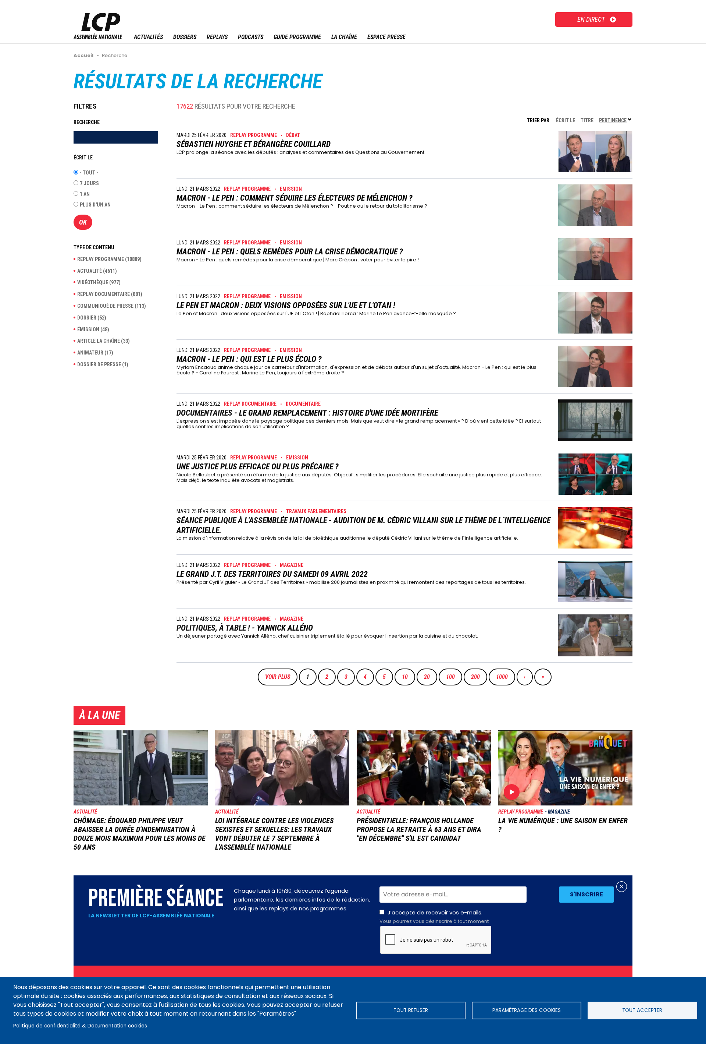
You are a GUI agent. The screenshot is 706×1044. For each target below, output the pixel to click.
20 (430, 676)
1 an (85, 194)
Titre (587, 120)
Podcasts (250, 36)
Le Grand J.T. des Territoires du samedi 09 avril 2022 (272, 574)
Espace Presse (386, 36)
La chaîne (344, 36)
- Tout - (89, 173)
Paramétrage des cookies (526, 1010)
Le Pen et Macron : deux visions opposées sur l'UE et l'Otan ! (285, 305)
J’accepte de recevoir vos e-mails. (434, 917)
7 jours (89, 183)
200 (477, 676)
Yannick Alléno (285, 627)
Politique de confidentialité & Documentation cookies (80, 1025)
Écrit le (565, 120)
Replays (217, 36)
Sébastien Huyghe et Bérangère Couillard (253, 144)
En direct (591, 19)
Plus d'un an (95, 205)
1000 (502, 676)
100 (452, 676)
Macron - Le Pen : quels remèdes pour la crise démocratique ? (289, 251)
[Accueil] (98, 36)
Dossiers (184, 36)
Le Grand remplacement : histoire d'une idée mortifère (338, 412)
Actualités (148, 36)
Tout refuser (410, 1010)
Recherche (87, 122)
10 (408, 676)
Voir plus (277, 676)
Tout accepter (642, 1010)
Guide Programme (297, 36)
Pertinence (615, 120)
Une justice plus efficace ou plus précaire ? (257, 466)
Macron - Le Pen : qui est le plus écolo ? (249, 359)
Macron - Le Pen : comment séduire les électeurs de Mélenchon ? (294, 197)
